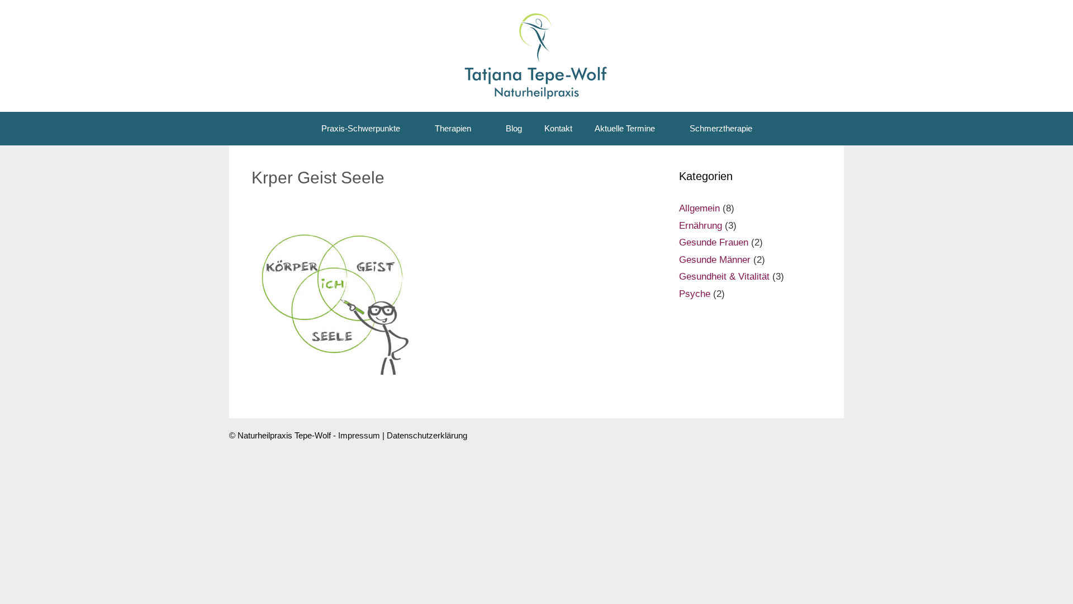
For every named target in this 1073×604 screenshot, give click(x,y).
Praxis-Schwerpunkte (360, 128)
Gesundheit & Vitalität (724, 276)
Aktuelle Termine (625, 128)
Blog (514, 128)
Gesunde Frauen (713, 242)
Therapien (453, 128)
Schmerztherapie (721, 128)
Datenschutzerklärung (427, 435)
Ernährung (700, 225)
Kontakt (558, 128)
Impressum (359, 435)
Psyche (694, 294)
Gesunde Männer (715, 259)
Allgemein (699, 208)
